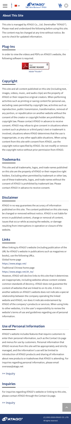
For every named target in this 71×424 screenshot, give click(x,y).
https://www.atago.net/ (14, 263)
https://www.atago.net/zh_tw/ (18, 271)
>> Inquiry (8, 373)
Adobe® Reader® (35, 71)
